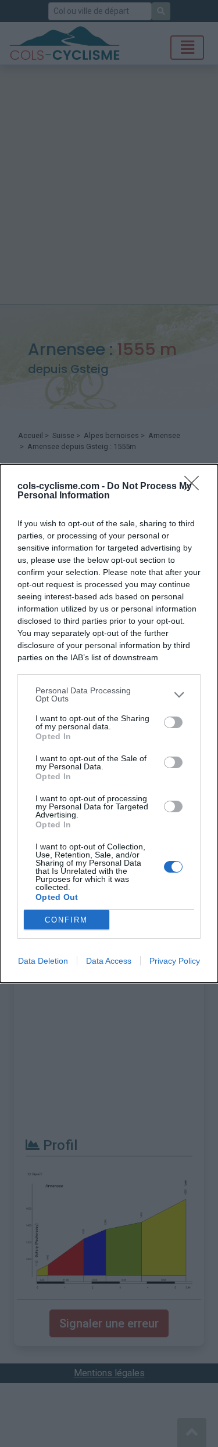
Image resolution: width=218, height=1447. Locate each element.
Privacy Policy (174, 960)
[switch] (173, 722)
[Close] (195, 487)
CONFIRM (66, 920)
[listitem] (109, 694)
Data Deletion (43, 960)
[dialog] (109, 723)
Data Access (108, 960)
